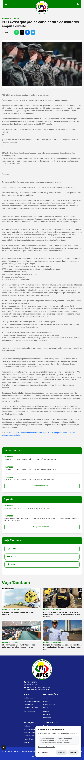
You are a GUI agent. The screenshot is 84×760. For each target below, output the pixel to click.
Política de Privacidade (46, 747)
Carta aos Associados (32, 701)
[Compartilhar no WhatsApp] (16, 32)
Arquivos (46, 711)
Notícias (27, 726)
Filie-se (26, 742)
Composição (28, 704)
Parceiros (46, 714)
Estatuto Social (29, 711)
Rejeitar (61, 752)
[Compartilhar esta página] (3, 747)
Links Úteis (47, 718)
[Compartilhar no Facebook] (27, 32)
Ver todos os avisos (40, 486)
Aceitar (73, 752)
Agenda (46, 701)
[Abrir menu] (6, 3)
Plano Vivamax (29, 739)
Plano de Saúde (29, 732)
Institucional (28, 698)
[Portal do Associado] (77, 3)
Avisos (45, 698)
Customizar (43, 752)
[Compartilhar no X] (22, 32)
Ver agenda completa (41, 527)
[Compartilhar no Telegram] (33, 32)
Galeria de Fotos (49, 704)
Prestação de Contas (31, 708)
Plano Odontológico (31, 736)
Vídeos (45, 708)
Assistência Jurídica (31, 729)
